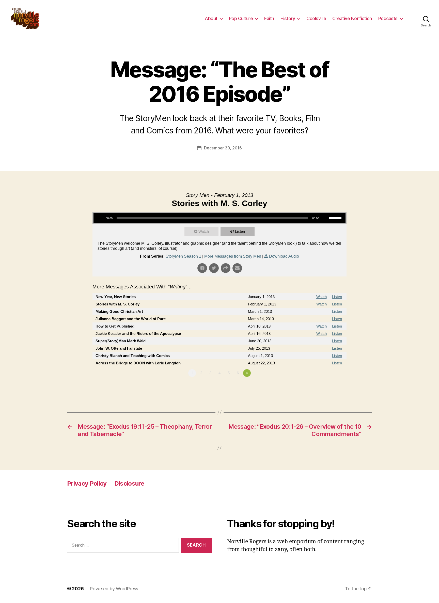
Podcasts (388, 18)
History (287, 18)
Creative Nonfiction (352, 18)
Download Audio (284, 256)
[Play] (100, 218)
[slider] (336, 217)
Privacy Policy (87, 483)
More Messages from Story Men (232, 256)
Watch (203, 231)
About (211, 18)
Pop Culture (241, 18)
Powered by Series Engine (328, 387)
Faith (269, 18)
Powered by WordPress (114, 588)
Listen (240, 231)
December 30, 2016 (223, 147)
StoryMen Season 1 (183, 256)
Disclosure (129, 483)
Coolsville (316, 18)
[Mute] (324, 218)
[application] (219, 218)
